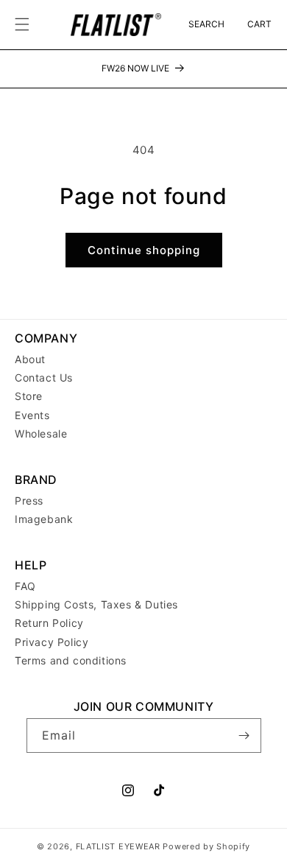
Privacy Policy (51, 642)
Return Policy (49, 623)
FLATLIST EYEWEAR (118, 846)
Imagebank (44, 519)
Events (32, 415)
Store (29, 396)
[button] (22, 24)
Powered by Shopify (206, 846)
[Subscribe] (244, 735)
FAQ (25, 586)
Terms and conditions (71, 660)
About (30, 359)
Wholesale (41, 433)
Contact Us (44, 377)
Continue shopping (144, 250)
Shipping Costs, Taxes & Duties (96, 604)
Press (29, 500)
